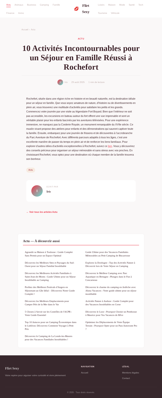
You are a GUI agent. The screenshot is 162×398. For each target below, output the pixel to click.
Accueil (25, 29)
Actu (8, 4)
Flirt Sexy (82, 8)
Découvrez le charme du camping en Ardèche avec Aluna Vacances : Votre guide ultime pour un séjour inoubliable (110, 290)
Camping (44, 4)
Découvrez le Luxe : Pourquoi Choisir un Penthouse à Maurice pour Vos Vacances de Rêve (111, 313)
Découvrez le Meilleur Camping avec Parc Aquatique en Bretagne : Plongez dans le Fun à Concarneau (108, 276)
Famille (56, 4)
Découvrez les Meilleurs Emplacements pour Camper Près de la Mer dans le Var (47, 303)
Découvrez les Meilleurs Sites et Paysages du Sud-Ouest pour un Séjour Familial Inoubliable (49, 264)
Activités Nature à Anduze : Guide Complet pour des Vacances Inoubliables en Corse (109, 303)
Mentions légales (130, 372)
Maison (111, 4)
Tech (140, 4)
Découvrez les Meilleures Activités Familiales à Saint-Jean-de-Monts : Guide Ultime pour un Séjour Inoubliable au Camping (50, 276)
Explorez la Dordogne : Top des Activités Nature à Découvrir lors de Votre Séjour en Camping (110, 264)
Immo (21, 13)
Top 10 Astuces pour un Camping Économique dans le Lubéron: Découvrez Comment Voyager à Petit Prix (50, 325)
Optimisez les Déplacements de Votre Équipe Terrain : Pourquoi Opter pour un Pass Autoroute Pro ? (111, 325)
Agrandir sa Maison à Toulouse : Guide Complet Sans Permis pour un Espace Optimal (49, 254)
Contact (126, 378)
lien (110, 146)
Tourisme (102, 13)
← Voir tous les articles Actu (41, 212)
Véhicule (115, 13)
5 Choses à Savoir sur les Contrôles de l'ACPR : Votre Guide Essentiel (48, 313)
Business (31, 4)
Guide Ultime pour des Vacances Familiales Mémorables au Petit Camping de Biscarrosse (107, 254)
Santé (132, 4)
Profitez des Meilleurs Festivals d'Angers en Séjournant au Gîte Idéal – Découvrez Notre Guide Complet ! (50, 290)
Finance (10, 13)
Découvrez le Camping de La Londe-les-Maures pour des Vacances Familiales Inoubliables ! (48, 338)
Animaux (19, 4)
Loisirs (101, 4)
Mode (122, 4)
